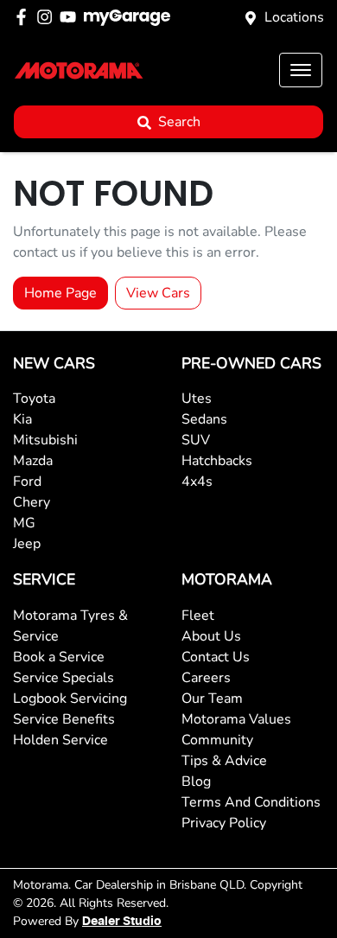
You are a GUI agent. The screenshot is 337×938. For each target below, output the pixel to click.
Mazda (33, 460)
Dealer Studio (122, 922)
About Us (211, 636)
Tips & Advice (224, 760)
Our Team (212, 698)
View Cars (158, 293)
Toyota (34, 398)
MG (24, 523)
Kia (22, 419)
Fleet (197, 615)
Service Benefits (64, 719)
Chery (31, 502)
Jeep (27, 543)
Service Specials (63, 677)
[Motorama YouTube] (71, 17)
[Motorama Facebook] (24, 17)
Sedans (204, 419)
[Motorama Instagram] (48, 17)
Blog (196, 781)
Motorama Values (236, 719)
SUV (195, 440)
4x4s (197, 481)
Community (217, 740)
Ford (27, 481)
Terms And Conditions (251, 802)
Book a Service (59, 657)
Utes (196, 398)
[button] (300, 70)
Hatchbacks (216, 460)
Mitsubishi (45, 440)
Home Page (60, 293)
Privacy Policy (223, 823)
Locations (294, 17)
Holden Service (60, 740)
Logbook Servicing (70, 698)
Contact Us (215, 657)
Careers (206, 677)
